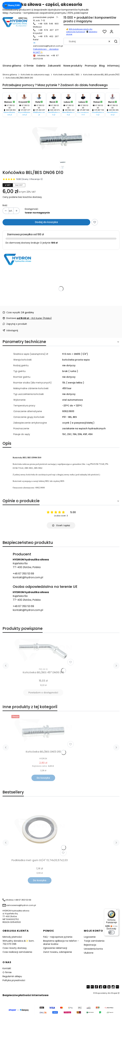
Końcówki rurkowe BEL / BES (66, 74)
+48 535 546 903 (48, 23)
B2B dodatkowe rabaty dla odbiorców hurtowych (79, 30)
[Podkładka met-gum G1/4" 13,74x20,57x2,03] (39, 829)
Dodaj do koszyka (46, 222)
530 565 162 (69, 110)
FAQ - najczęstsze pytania (57, 936)
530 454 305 (114, 110)
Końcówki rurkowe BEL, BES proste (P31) (101, 74)
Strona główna (10, 74)
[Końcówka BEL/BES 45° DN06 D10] (43, 651)
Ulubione (88, 952)
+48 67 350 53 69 (23, 573)
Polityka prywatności (14, 980)
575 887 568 (84, 110)
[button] (116, 41)
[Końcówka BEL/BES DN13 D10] (43, 731)
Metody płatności (12, 936)
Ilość (5, 205)
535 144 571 (55, 110)
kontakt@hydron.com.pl (28, 577)
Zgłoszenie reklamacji (55, 948)
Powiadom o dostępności (43, 692)
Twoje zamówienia (94, 940)
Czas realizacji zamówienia (17, 952)
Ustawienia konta (93, 948)
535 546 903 (11, 110)
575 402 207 (40, 110)
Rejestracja (90, 944)
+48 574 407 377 (48, 30)
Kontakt (7, 968)
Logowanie (90, 936)
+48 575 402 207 (48, 36)
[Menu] (117, 911)
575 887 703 (99, 110)
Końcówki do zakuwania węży (35, 74)
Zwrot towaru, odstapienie (57, 952)
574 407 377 (25, 110)
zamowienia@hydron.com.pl (48, 45)
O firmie (7, 972)
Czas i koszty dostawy (15, 948)
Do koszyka (43, 777)
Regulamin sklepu (12, 976)
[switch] (111, 932)
